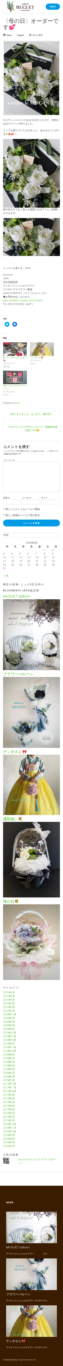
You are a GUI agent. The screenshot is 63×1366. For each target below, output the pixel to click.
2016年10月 (9, 1131)
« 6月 (6, 575)
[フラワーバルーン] (31, 747)
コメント (8, 460)
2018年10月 (9, 1051)
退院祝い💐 (12, 819)
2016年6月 (9, 1146)
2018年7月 (9, 1058)
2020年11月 (9, 1014)
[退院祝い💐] (31, 896)
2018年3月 (9, 1072)
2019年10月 (9, 1040)
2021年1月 (9, 1010)
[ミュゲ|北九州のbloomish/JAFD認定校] (20, 7)
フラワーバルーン (18, 674)
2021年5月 (9, 996)
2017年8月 (9, 1098)
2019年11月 (9, 1036)
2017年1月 (9, 1120)
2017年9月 (9, 1094)
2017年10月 (9, 1091)
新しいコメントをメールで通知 (23, 509)
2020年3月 (9, 1029)
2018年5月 (9, 1065)
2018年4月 (9, 1069)
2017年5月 (9, 1105)
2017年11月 (9, 1087)
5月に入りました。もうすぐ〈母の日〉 (31, 414)
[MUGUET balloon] (31, 669)
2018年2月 (9, 1076)
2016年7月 (9, 1142)
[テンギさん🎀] (42, 349)
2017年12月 (9, 1083)
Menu (53, 6)
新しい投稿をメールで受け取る (23, 515)
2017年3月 (9, 1113)
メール (26, 497)
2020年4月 (9, 1025)
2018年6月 (9, 1061)
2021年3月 (9, 1003)
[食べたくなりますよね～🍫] (15, 349)
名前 (6, 497)
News (9, 35)
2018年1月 (9, 1080)
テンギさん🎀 (36, 357)
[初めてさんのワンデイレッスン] (15, 377)
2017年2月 (9, 1116)
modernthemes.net (27, 1360)
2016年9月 (9, 1135)
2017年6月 (9, 1102)
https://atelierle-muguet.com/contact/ (23, 300)
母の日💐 (11, 901)
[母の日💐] (31, 979)
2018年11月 (9, 1047)
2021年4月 (9, 999)
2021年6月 (9, 992)
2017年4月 (9, 1109)
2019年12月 (9, 1032)
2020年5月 (9, 1021)
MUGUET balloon (16, 596)
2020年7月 (9, 1018)
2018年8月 (9, 1054)
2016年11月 (9, 1127)
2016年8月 (9, 1138)
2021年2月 (9, 1007)
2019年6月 (9, 1043)
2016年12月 (9, 1124)
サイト (44, 497)
